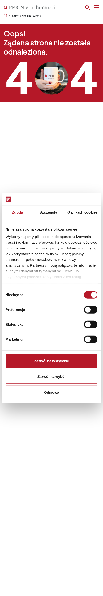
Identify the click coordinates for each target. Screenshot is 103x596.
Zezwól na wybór (51, 377)
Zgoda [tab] (17, 212)
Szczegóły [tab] (48, 212)
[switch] (90, 309)
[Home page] (5, 15)
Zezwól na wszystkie (51, 361)
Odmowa (51, 392)
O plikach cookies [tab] (82, 212)
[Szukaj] (92, 7)
